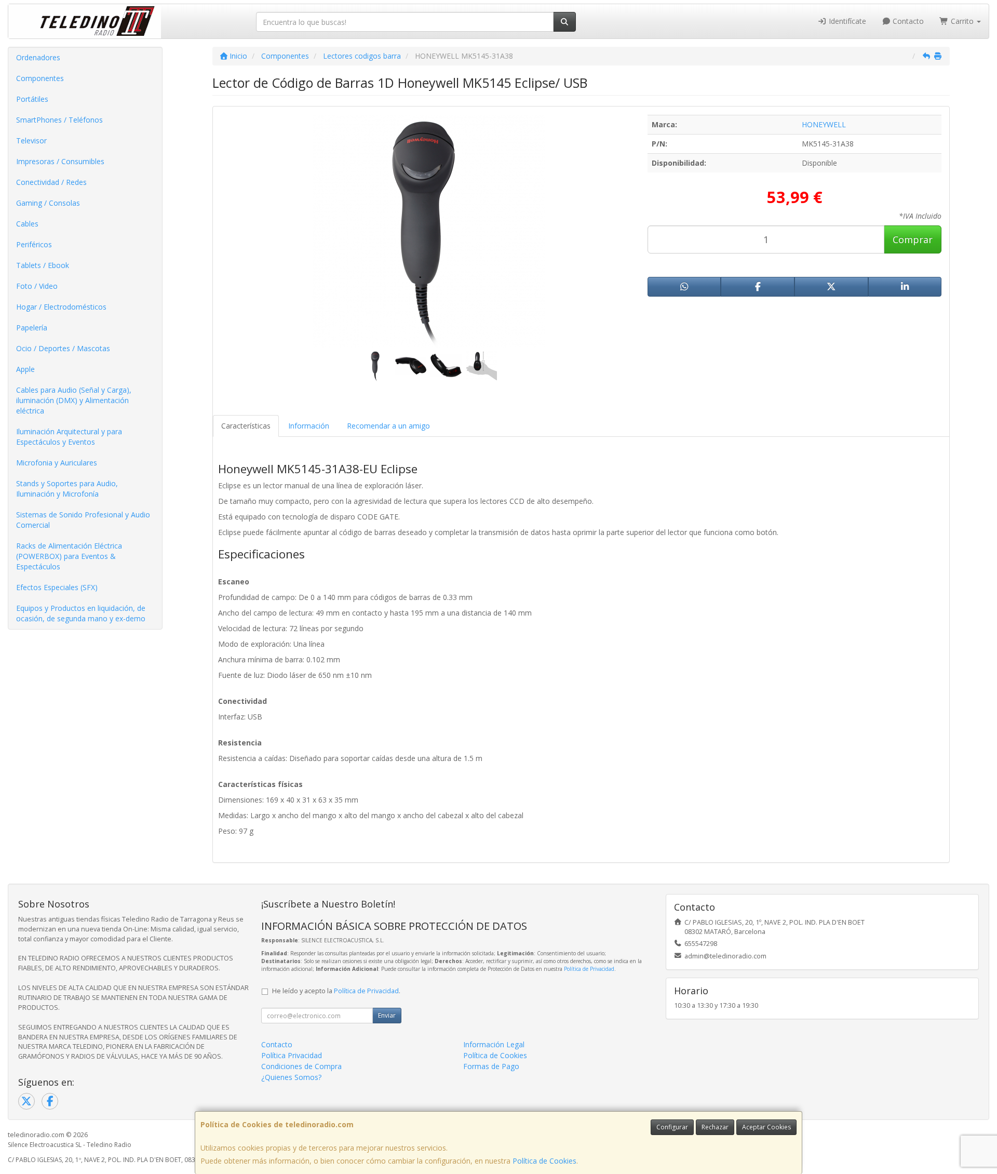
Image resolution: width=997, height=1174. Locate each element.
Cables (27, 224)
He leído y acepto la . (336, 990)
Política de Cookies (544, 1161)
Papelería (31, 327)
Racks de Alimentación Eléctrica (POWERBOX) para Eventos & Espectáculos (69, 556)
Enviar (387, 1015)
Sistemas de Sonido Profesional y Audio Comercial (83, 520)
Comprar (913, 239)
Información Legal (493, 1044)
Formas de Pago (491, 1066)
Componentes (40, 78)
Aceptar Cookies (766, 1127)
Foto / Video (37, 286)
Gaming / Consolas (48, 203)
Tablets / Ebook (42, 265)
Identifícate (846, 21)
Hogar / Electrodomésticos (61, 307)
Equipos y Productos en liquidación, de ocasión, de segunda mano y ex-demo (80, 613)
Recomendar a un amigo (388, 426)
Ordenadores (38, 57)
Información (308, 426)
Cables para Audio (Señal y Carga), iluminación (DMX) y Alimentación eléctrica (73, 400)
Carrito (962, 21)
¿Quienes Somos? (291, 1077)
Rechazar (715, 1127)
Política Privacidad (291, 1055)
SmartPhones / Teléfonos (59, 120)
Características (246, 426)
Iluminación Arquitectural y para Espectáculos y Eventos (69, 436)
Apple (25, 369)
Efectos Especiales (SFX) (57, 587)
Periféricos (34, 244)
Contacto (907, 21)
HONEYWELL (824, 124)
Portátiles (32, 99)
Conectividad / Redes (51, 182)
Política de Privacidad (589, 968)
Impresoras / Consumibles (60, 161)
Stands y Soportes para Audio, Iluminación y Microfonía (67, 488)
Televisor (31, 140)
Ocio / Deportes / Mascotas (63, 348)
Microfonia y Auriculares (56, 463)
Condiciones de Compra (301, 1066)
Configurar (672, 1127)
